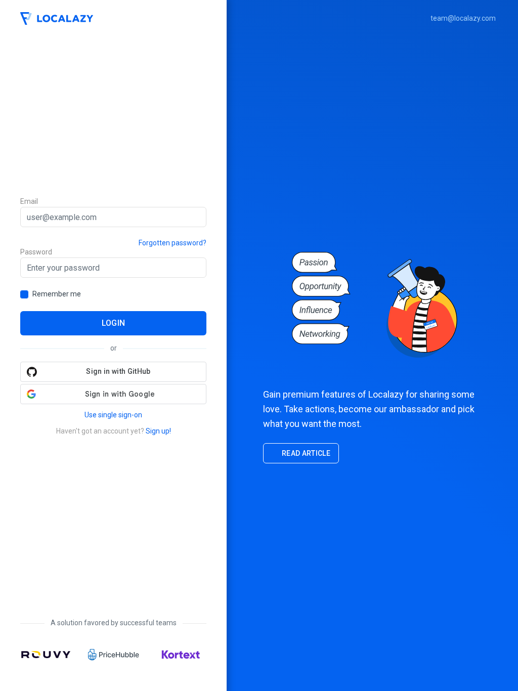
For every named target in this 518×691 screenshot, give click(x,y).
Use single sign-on (113, 415)
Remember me (56, 294)
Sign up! (158, 431)
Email (29, 201)
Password (36, 251)
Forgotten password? (172, 242)
